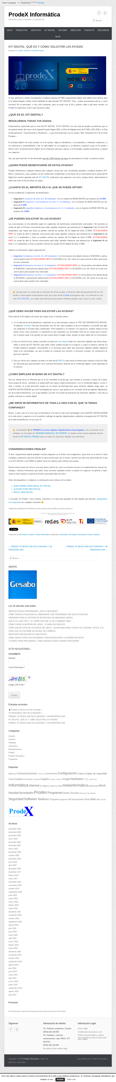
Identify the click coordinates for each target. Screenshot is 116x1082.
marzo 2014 (13, 981)
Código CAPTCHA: (16, 685)
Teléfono (43, 799)
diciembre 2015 (14, 912)
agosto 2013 (13, 991)
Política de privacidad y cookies (91, 1035)
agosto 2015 (13, 925)
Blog (58, 37)
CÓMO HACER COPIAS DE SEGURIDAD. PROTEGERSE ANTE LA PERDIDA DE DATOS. (46, 638)
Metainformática (15, 749)
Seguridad (15, 799)
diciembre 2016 (14, 882)
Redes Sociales (71, 793)
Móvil (102, 785)
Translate (40, 3)
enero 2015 (13, 948)
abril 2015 (12, 938)
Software (30, 799)
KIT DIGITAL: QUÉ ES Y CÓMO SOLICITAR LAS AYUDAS (45, 46)
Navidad (13, 792)
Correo (11, 779)
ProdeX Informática (34, 14)
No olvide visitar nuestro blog (55, 1048)
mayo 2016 (13, 898)
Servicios (36, 30)
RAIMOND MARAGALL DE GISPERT (51, 433)
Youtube (103, 799)
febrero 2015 (13, 945)
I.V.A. (86, 779)
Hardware (12, 743)
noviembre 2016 (15, 885)
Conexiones (51, 773)
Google (66, 779)
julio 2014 (12, 968)
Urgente (97, 535)
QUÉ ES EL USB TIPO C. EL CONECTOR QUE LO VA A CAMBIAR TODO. (39, 621)
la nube (51, 786)
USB (69, 799)
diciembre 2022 (14, 842)
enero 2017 (13, 879)
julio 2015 (12, 928)
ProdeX (31, 535)
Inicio (9, 30)
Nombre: (12, 658)
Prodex (90, 535)
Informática (23, 535)
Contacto (89, 30)
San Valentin (91, 793)
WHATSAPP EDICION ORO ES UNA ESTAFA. (27, 634)
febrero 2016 (13, 905)
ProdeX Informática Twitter (105, 12)
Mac (56, 786)
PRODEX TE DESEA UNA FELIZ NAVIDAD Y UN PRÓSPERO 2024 (36, 716)
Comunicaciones (27, 773)
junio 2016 (12, 895)
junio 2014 (12, 971)
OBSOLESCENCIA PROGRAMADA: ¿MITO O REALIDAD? (33, 611)
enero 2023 (13, 839)
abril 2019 (12, 865)
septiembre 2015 (15, 922)
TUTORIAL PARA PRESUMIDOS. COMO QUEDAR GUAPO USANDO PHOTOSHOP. (43, 641)
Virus (87, 799)
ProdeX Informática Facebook (99, 12)
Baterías (12, 773)
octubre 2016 (13, 888)
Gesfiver (11, 739)
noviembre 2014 (15, 955)
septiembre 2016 (15, 892)
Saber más (71, 1079)
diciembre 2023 (14, 835)
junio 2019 (12, 862)
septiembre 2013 (15, 988)
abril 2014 (12, 978)
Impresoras (93, 779)
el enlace (27, 326)
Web (93, 799)
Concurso (41, 774)
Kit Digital (49, 30)
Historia (62, 30)
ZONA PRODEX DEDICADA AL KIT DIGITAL (32, 486)
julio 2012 (12, 995)
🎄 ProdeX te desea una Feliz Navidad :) (25, 710)
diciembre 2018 (14, 869)
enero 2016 (13, 908)
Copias (80, 773)
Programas (12, 759)
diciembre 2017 (14, 872)
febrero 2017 (13, 875)
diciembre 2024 (14, 832)
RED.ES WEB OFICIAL (23, 492)
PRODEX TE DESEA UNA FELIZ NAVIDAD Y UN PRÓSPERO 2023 (36, 723)
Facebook (27, 779)
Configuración (67, 773)
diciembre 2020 (14, 852)
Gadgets (44, 779)
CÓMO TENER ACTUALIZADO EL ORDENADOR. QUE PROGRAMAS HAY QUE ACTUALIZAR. (48, 614)
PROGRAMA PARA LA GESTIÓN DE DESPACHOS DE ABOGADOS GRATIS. (40, 618)
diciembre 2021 (14, 845)
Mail (60, 786)
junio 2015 (12, 932)
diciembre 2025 (14, 829)
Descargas (103, 30)
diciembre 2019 (14, 859)
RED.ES (61, 361)
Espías (19, 779)
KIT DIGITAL (44, 177)
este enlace (62, 341)
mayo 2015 (13, 935)
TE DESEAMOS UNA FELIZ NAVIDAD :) (25, 713)
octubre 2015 (13, 918)
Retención (83, 793)
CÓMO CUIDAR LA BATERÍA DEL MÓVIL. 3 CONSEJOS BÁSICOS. (36, 624)
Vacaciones (78, 799)
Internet (34, 785)
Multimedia (93, 786)
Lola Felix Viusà (37, 51)
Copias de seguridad (96, 773)
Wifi (98, 799)
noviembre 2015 (15, 915)
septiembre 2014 (15, 961)
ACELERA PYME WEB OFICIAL (27, 489)
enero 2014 (13, 985)
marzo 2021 (13, 849)
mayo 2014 (13, 975)
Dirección (76, 30)
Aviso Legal (82, 1028)
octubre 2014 (13, 958)
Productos (21, 30)
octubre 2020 (13, 855)
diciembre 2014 (14, 952)
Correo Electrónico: (16, 667)
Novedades (81, 535)
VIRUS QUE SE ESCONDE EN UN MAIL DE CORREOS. (32, 631)
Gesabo (11, 736)
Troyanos (54, 799)
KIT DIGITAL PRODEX (30, 437)
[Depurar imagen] (29, 677)
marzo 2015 (13, 941)
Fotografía (36, 779)
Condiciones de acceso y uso (90, 1032)
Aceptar (60, 1079)
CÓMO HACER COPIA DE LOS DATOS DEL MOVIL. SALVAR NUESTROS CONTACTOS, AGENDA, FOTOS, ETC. (56, 628)
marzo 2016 (13, 902)
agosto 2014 (13, 965)
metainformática (75, 785)
